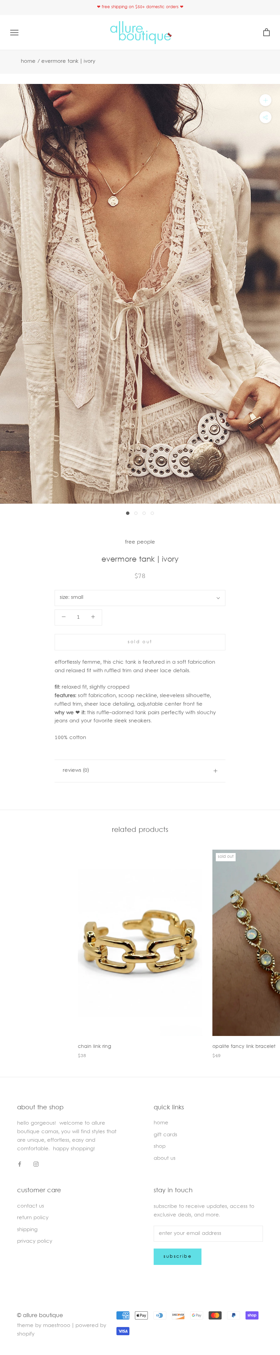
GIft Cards (165, 1135)
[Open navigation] (14, 32)
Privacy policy (34, 1241)
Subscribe (178, 1257)
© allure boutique (40, 1316)
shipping (27, 1230)
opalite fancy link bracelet (244, 1046)
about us (165, 1158)
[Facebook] (19, 1164)
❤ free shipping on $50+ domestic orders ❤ (140, 7)
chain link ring (94, 1046)
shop (160, 1146)
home (161, 1123)
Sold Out (140, 642)
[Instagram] (36, 1164)
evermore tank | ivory (68, 61)
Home (28, 61)
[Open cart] (266, 33)
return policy (32, 1218)
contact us (30, 1206)
